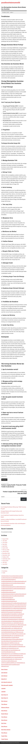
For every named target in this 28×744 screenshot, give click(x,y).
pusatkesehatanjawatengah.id (8, 586)
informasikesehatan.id (18, 639)
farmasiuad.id (10, 612)
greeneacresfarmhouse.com (17, 630)
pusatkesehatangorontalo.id (7, 594)
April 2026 (4, 546)
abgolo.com (23, 653)
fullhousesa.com (19, 632)
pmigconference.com (14, 648)
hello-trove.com (5, 648)
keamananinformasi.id (6, 664)
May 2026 (4, 544)
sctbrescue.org (18, 659)
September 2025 (6, 558)
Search (2, 496)
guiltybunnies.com (18, 628)
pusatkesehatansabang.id (20, 594)
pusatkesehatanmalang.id (7, 606)
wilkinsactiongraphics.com (7, 628)
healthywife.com (15, 633)
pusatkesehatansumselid (10, 2)
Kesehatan (4, 479)
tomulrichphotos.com (15, 650)
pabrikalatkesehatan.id (17, 577)
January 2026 (5, 551)
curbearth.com (4, 646)
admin (11, 12)
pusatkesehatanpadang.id (7, 597)
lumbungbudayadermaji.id (16, 615)
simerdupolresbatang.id (6, 621)
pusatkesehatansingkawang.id (19, 608)
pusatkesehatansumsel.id (7, 584)
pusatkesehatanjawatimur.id (19, 581)
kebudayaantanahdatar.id (16, 617)
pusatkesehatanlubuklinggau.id (8, 604)
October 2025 (5, 557)
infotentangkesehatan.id (7, 639)
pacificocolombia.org (13, 646)
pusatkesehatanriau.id (20, 586)
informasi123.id (5, 666)
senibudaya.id (21, 613)
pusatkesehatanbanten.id (7, 581)
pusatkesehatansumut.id (7, 583)
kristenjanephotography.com (8, 659)
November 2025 (6, 555)
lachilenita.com (16, 653)
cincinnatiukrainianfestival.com (8, 632)
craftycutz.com (4, 624)
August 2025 (5, 560)
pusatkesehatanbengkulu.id (19, 588)
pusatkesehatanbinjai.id (18, 595)
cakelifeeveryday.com (14, 642)
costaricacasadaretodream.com (16, 655)
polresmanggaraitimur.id (7, 637)
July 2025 (4, 562)
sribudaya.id (21, 619)
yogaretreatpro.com (18, 657)
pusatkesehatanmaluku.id (7, 590)
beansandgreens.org (6, 644)
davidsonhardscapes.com (17, 626)
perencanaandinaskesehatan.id (8, 579)
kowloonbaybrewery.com (7, 653)
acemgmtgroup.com (6, 630)
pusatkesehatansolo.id (21, 604)
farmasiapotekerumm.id (16, 641)
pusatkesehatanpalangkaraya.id (8, 610)
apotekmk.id (4, 612)
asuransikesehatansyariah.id (16, 575)
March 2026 (5, 547)
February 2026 (5, 549)
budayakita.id (14, 613)
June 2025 (4, 564)
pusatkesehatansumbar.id (19, 583)
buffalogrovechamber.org (7, 622)
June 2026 (4, 542)
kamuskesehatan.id (5, 641)
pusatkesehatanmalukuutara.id (8, 592)
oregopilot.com (4, 655)
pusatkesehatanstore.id (6, 577)
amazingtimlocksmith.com (7, 635)
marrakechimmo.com (18, 635)
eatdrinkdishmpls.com (18, 622)
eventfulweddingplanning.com (8, 651)
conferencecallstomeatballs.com (8, 662)
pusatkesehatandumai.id (7, 603)
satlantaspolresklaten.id (18, 621)
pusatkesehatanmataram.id (19, 606)
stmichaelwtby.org (20, 662)
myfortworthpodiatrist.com (7, 657)
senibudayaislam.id (5, 617)
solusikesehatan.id (5, 575)
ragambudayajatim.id (6, 613)
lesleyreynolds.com (5, 650)
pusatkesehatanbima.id (6, 608)
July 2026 (4, 540)
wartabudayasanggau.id (12, 619)
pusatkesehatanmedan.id (7, 595)
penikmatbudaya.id (5, 615)
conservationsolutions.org (17, 644)
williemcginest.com (21, 624)
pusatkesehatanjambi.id (6, 588)
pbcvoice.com (22, 633)
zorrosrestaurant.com (6, 626)
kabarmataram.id (5, 642)
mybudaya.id (4, 619)
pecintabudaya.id (18, 612)
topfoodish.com (21, 646)
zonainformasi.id (15, 664)
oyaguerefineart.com (6, 633)
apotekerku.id (19, 610)
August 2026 (5, 538)
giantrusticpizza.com (12, 660)
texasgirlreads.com (12, 624)
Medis (3, 572)
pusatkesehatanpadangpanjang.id (9, 601)
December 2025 (6, 553)
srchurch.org (4, 660)
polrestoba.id (16, 637)
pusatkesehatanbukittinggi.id (8, 599)
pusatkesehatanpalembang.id (19, 603)
